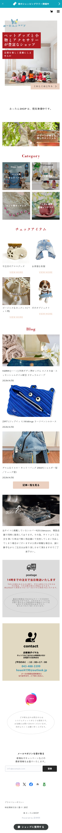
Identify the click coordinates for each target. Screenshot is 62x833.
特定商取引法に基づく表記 (16, 807)
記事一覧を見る (31, 485)
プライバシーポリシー (14, 802)
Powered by (28, 818)
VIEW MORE (16, 272)
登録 (50, 768)
